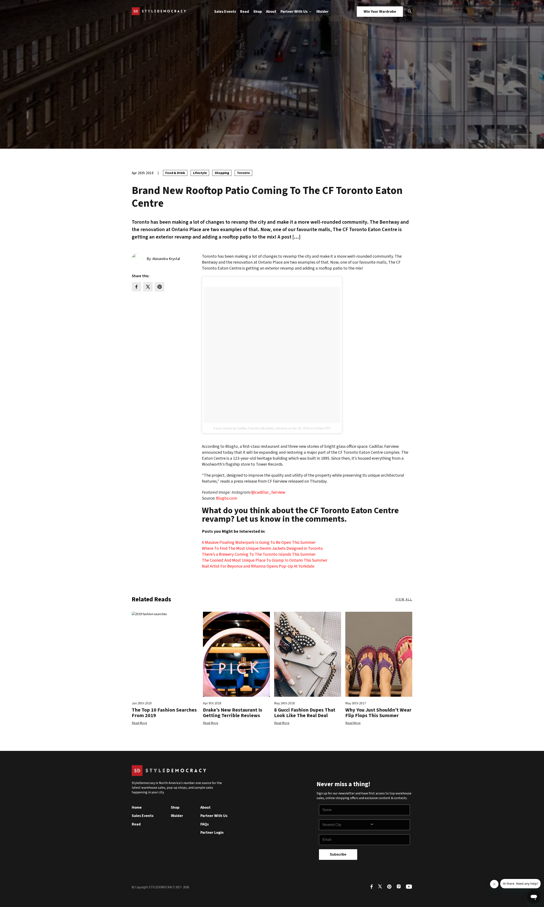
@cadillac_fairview (268, 492)
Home (137, 807)
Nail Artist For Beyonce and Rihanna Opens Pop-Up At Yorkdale (258, 566)
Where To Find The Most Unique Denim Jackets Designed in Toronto (262, 548)
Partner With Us (294, 11)
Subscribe (338, 854)
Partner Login (212, 832)
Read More (139, 723)
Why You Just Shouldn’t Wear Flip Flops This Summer (378, 712)
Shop (257, 11)
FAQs (204, 824)
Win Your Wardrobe (380, 11)
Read (244, 11)
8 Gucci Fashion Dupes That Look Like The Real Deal (304, 712)
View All (403, 599)
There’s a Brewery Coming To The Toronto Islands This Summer (259, 554)
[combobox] (346, 825)
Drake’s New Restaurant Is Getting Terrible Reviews (232, 712)
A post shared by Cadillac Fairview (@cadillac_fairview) (250, 428)
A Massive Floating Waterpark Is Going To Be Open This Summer (259, 542)
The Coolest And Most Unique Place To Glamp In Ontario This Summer (264, 560)
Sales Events (225, 11)
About (271, 11)
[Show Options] (389, 825)
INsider (322, 11)
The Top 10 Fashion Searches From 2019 (164, 712)
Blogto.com (226, 498)
